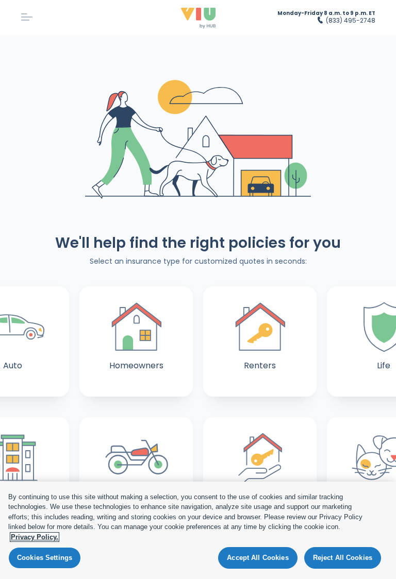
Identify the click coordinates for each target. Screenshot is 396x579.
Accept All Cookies (257, 557)
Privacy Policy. (34, 537)
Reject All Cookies (342, 557)
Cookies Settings (44, 557)
